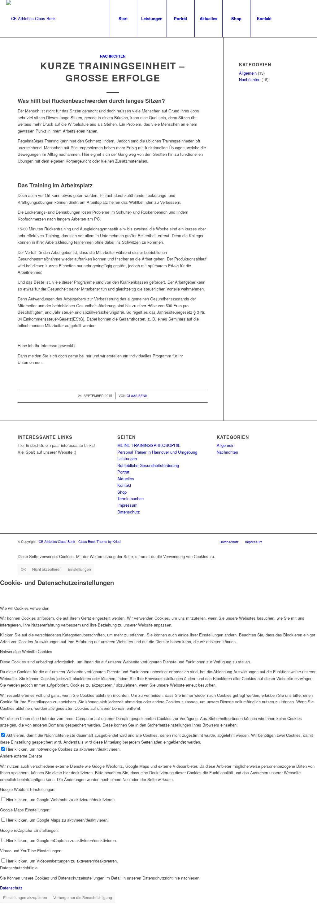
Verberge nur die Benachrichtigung (82, 897)
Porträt (123, 472)
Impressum (127, 505)
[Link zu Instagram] (297, 18)
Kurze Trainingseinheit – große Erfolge (112, 71)
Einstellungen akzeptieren (25, 897)
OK (23, 569)
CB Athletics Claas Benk (57, 541)
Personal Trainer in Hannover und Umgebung (157, 452)
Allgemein (248, 73)
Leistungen (127, 458)
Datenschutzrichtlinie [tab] (18, 868)
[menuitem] (123, 18)
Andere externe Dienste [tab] (21, 756)
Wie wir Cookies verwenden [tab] (24, 608)
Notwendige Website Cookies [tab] (26, 651)
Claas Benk (137, 395)
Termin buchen (130, 498)
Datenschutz (128, 512)
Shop (122, 492)
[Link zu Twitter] (306, 18)
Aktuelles (125, 479)
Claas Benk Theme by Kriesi (99, 541)
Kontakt (124, 485)
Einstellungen (79, 569)
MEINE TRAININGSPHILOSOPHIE (149, 445)
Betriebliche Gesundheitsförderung (148, 465)
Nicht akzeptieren (47, 569)
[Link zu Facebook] (287, 18)
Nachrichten (112, 56)
